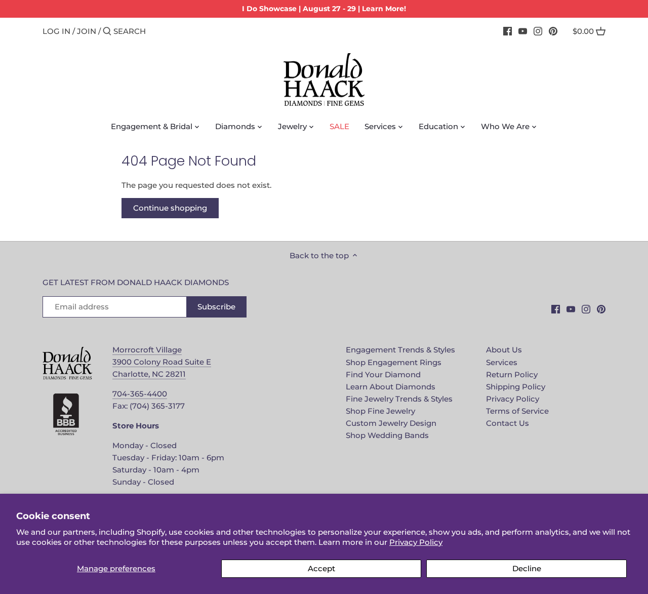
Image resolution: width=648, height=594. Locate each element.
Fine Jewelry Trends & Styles (399, 399)
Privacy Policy (415, 542)
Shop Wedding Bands (387, 435)
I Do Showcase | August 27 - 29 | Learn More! (324, 9)
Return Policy (512, 374)
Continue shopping (170, 208)
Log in (56, 31)
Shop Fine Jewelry (380, 411)
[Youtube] (522, 31)
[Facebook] (507, 31)
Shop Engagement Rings (393, 362)
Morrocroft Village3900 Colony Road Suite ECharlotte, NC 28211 (161, 362)
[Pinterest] (553, 31)
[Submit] (107, 31)
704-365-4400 (139, 394)
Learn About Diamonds (390, 386)
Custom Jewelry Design (391, 423)
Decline (526, 568)
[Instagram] (538, 31)
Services (501, 362)
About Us (504, 349)
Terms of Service (517, 411)
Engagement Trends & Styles (400, 349)
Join (86, 31)
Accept (321, 568)
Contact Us (507, 423)
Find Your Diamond (383, 374)
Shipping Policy (515, 386)
